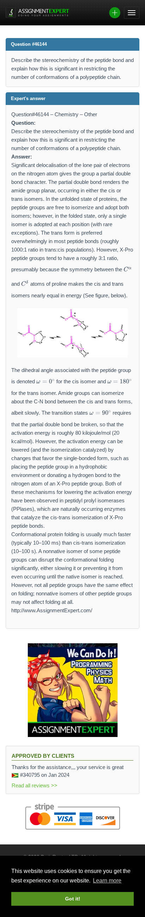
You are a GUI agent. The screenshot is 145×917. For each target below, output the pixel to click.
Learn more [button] (107, 881)
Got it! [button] (72, 898)
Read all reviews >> (34, 785)
